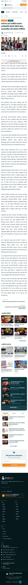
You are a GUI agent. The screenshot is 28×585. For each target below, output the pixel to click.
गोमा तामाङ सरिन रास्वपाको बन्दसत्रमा (19, 370)
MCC (26, 12)
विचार (17, 507)
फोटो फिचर (18, 516)
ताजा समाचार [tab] (5, 413)
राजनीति (4, 509)
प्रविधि (17, 514)
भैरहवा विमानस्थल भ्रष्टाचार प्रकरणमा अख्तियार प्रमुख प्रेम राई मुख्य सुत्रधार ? (17, 423)
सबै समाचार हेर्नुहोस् (13, 446)
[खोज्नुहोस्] (25, 8)
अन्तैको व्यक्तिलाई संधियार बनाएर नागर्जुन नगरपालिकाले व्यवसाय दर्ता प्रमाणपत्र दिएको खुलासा (7, 357)
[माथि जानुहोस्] (20, 582)
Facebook (2, 56)
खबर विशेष (6, 16)
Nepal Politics (15, 12)
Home (4, 529)
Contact (4, 534)
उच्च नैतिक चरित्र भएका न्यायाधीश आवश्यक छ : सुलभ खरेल (17, 417)
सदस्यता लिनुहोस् (14, 465)
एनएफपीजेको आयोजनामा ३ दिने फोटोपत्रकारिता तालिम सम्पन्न (20, 356)
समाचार (4, 507)
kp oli (21, 12)
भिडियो (4, 521)
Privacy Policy (5, 536)
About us (4, 531)
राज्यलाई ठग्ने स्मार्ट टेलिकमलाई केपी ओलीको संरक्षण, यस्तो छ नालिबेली (16, 441)
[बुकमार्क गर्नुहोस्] (25, 56)
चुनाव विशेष (11, 20)
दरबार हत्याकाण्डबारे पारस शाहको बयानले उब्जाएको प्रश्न (20, 337)
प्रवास (17, 509)
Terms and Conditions (7, 539)
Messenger (9, 56)
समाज (3, 514)
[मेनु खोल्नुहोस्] (2, 4)
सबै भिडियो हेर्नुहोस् (22, 341)
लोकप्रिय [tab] (14, 413)
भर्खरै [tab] (23, 413)
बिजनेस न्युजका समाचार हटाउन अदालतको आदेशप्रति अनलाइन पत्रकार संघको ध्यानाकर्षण (6, 371)
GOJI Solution (16, 578)
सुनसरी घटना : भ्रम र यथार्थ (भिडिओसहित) (19, 325)
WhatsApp (12, 56)
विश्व (3, 516)
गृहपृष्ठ (2, 16)
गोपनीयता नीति (8, 582)
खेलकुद (4, 519)
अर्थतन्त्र (4, 511)
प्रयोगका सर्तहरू (15, 582)
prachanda (8, 12)
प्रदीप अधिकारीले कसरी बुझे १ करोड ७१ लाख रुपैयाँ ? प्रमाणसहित (7, 325)
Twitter (5, 56)
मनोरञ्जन (17, 511)
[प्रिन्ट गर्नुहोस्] (22, 56)
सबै (2, 12)
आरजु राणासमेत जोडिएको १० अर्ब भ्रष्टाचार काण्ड (7, 337)
